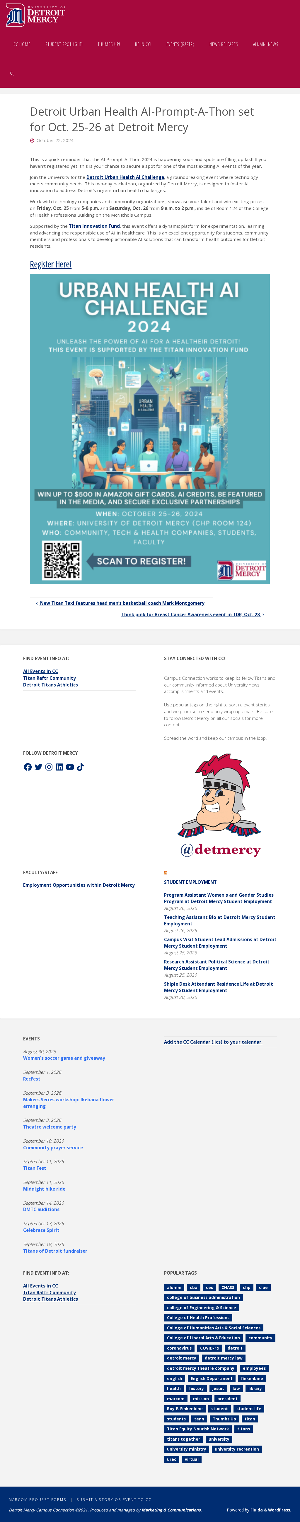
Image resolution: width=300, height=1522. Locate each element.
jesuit (218, 1388)
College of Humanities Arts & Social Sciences (213, 1328)
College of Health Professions (198, 1317)
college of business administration (203, 1297)
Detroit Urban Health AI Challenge (125, 177)
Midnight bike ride (44, 1189)
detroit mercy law (224, 1358)
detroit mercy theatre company (200, 1368)
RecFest (31, 1079)
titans (243, 1429)
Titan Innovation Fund (94, 226)
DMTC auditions (41, 1209)
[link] (12, 73)
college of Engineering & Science (201, 1307)
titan (250, 1419)
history (196, 1388)
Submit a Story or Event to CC (113, 1499)
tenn (199, 1419)
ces (209, 1287)
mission (201, 1398)
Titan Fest (34, 1168)
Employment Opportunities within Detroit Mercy (79, 885)
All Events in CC (40, 671)
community (260, 1337)
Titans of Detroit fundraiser (55, 1251)
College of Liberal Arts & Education (203, 1337)
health (174, 1388)
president (227, 1398)
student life (248, 1408)
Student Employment (190, 882)
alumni (174, 1287)
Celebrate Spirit (41, 1230)
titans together (183, 1439)
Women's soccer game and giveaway (64, 1058)
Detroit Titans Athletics (50, 685)
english (174, 1378)
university (219, 1439)
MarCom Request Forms (38, 1499)
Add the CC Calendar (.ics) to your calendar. (213, 1042)
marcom (176, 1398)
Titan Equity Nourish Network (198, 1429)
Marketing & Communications (171, 1510)
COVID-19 (209, 1348)
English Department (212, 1378)
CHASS (227, 1287)
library (255, 1388)
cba (193, 1287)
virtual (192, 1459)
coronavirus (179, 1348)
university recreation (237, 1449)
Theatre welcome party (49, 1127)
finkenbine (252, 1378)
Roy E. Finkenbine (185, 1408)
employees (254, 1368)
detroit (235, 1348)
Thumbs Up (224, 1419)
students (176, 1419)
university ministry (186, 1449)
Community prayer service (53, 1148)
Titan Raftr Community (49, 678)
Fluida (256, 1510)
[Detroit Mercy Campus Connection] (35, 15)
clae (263, 1287)
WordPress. (279, 1510)
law (236, 1388)
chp (246, 1287)
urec (171, 1459)
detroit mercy (181, 1358)
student (219, 1408)
